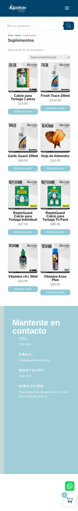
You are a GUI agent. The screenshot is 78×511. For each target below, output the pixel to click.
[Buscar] (69, 26)
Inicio (10, 35)
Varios (18, 35)
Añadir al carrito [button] (23, 111)
